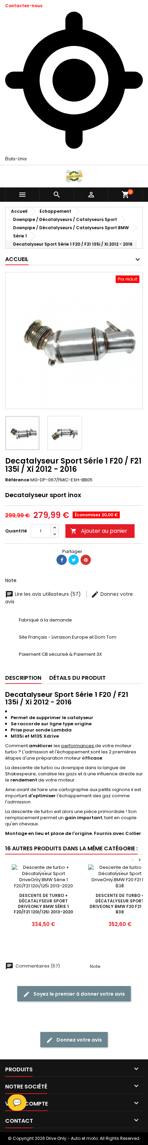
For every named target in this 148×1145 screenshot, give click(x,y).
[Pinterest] (86, 560)
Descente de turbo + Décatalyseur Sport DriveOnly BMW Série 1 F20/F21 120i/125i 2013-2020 (43, 903)
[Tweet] (73, 560)
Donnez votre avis (78, 1039)
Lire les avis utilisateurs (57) (47, 594)
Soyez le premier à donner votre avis (78, 993)
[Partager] (61, 560)
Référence (17, 480)
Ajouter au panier (99, 531)
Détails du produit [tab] (77, 678)
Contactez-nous (23, 6)
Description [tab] (23, 678)
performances (78, 745)
